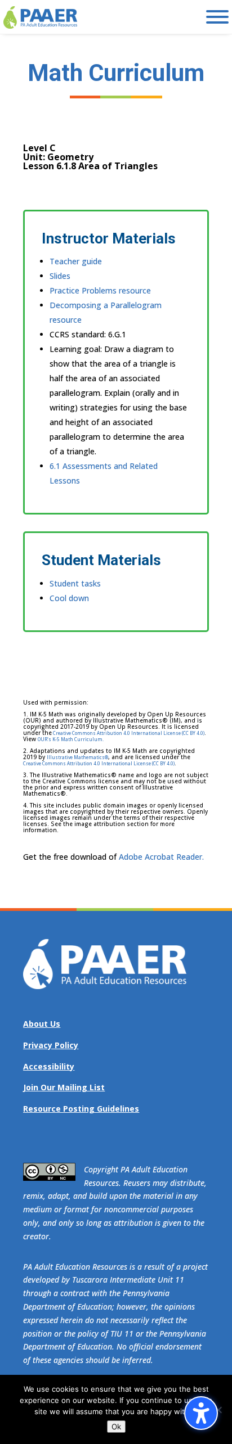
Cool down (69, 598)
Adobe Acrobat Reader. (161, 856)
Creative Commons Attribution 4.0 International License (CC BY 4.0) (128, 733)
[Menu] (217, 17)
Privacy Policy (50, 1045)
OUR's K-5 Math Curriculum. (71, 739)
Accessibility (48, 1066)
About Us (41, 1023)
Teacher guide (76, 261)
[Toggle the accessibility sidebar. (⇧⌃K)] (201, 1413)
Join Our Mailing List (64, 1087)
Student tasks (75, 583)
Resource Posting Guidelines (81, 1108)
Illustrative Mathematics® (77, 757)
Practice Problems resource (100, 290)
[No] (218, 1409)
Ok (116, 1426)
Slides (60, 275)
